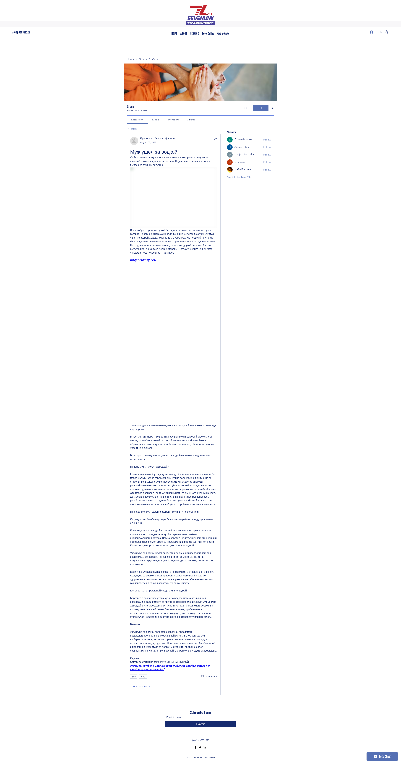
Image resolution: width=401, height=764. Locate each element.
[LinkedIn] (204, 747)
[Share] (215, 139)
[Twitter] (200, 747)
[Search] (246, 108)
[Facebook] (195, 747)
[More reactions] (143, 677)
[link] (137, 119)
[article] (174, 414)
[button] (386, 32)
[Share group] (272, 108)
